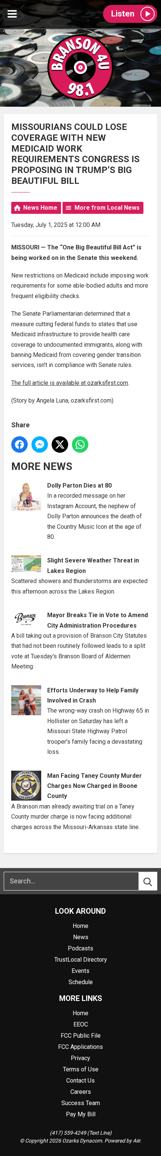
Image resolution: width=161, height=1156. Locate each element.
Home (80, 925)
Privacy (80, 1058)
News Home (40, 207)
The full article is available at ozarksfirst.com (69, 382)
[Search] (154, 881)
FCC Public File (81, 1035)
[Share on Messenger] (39, 444)
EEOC (80, 1024)
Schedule (81, 982)
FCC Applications (80, 1046)
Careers (80, 1091)
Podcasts (80, 948)
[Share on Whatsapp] (80, 444)
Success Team (80, 1103)
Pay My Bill (80, 1114)
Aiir (136, 1141)
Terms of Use (80, 1069)
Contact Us (80, 1080)
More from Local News (107, 207)
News (80, 937)
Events (80, 970)
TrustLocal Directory (80, 959)
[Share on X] (60, 444)
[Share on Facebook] (19, 444)
